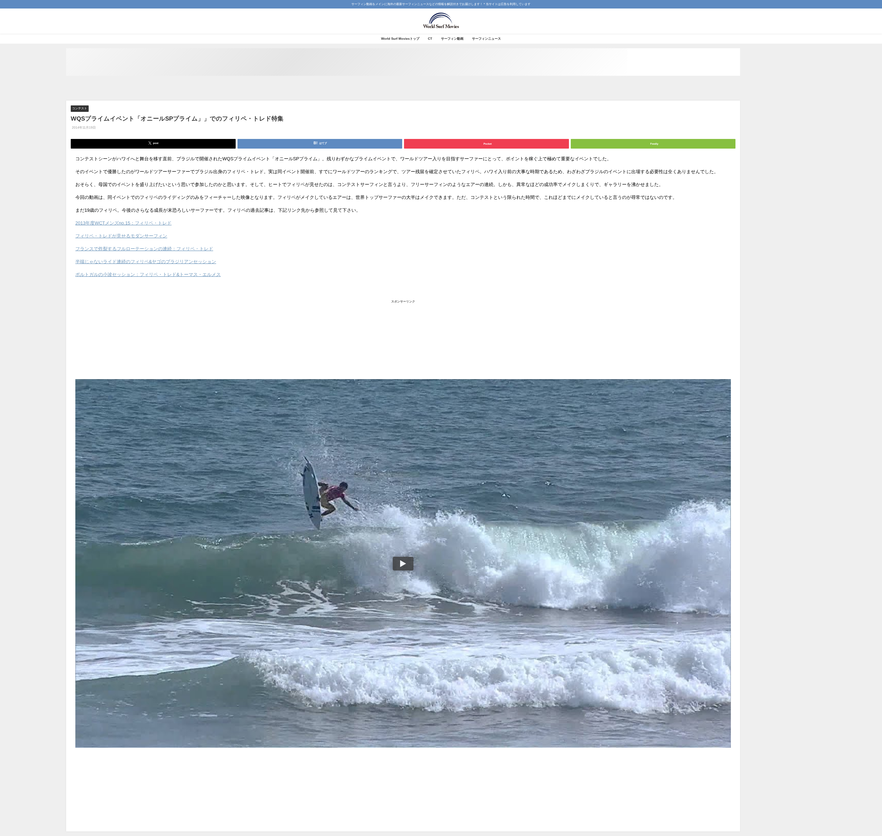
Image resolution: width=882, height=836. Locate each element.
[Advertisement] (403, 88)
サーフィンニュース (486, 38)
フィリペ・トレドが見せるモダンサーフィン (121, 235)
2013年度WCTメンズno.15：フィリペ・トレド (123, 223)
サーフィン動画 (452, 38)
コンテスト (79, 108)
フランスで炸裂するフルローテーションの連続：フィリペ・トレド (144, 248)
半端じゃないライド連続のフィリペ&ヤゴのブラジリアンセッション (145, 261)
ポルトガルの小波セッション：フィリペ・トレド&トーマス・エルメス (148, 274)
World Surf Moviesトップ (400, 38)
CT (430, 38)
